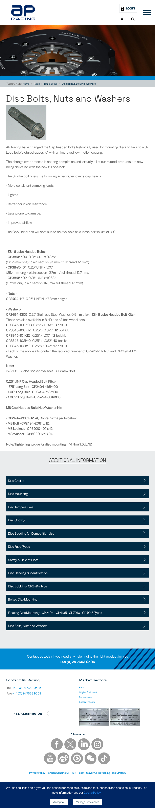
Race (37, 83)
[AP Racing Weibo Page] (64, 759)
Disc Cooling (16, 520)
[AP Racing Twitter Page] (70, 745)
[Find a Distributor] (122, 18)
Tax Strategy (119, 773)
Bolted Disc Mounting (23, 599)
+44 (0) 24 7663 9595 (77, 661)
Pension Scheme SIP (58, 773)
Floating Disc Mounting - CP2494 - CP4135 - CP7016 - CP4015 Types (55, 612)
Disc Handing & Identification (28, 572)
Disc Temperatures (20, 507)
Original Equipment (88, 692)
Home (26, 83)
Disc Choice (16, 480)
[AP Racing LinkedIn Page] (84, 745)
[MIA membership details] (94, 718)
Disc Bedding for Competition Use (31, 533)
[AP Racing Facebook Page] (57, 745)
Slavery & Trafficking (98, 773)
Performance (85, 697)
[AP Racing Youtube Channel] (50, 759)
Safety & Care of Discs (23, 559)
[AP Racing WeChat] (91, 759)
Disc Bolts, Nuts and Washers (79, 83)
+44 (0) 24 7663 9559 (27, 693)
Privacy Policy (37, 773)
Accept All (59, 802)
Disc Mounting (18, 493)
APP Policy (78, 773)
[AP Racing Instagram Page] (97, 745)
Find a (28, 713)
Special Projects (87, 701)
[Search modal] (133, 18)
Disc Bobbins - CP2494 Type (27, 586)
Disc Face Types (19, 546)
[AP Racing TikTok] (104, 759)
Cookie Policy (92, 792)
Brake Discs (50, 83)
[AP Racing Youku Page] (77, 759)
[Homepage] (23, 12)
